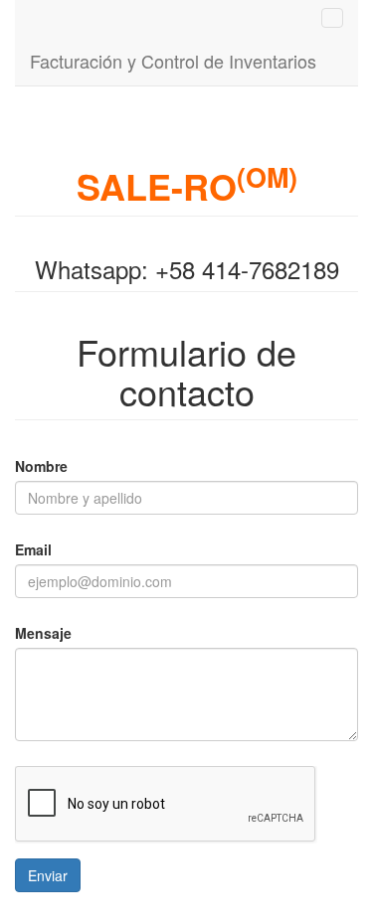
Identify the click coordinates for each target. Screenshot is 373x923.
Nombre (41, 466)
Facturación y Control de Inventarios (173, 61)
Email (33, 549)
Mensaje (43, 633)
